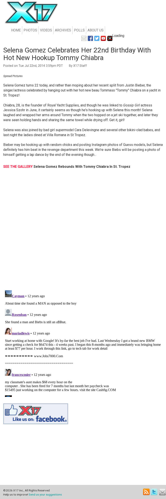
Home (16, 30)
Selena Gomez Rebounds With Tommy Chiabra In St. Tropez (82, 167)
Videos (46, 30)
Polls (79, 30)
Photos (30, 30)
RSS (146, 492)
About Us (96, 30)
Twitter (154, 492)
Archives (63, 30)
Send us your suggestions (45, 494)
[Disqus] (83, 232)
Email (162, 492)
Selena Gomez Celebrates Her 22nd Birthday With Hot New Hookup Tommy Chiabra (77, 54)
